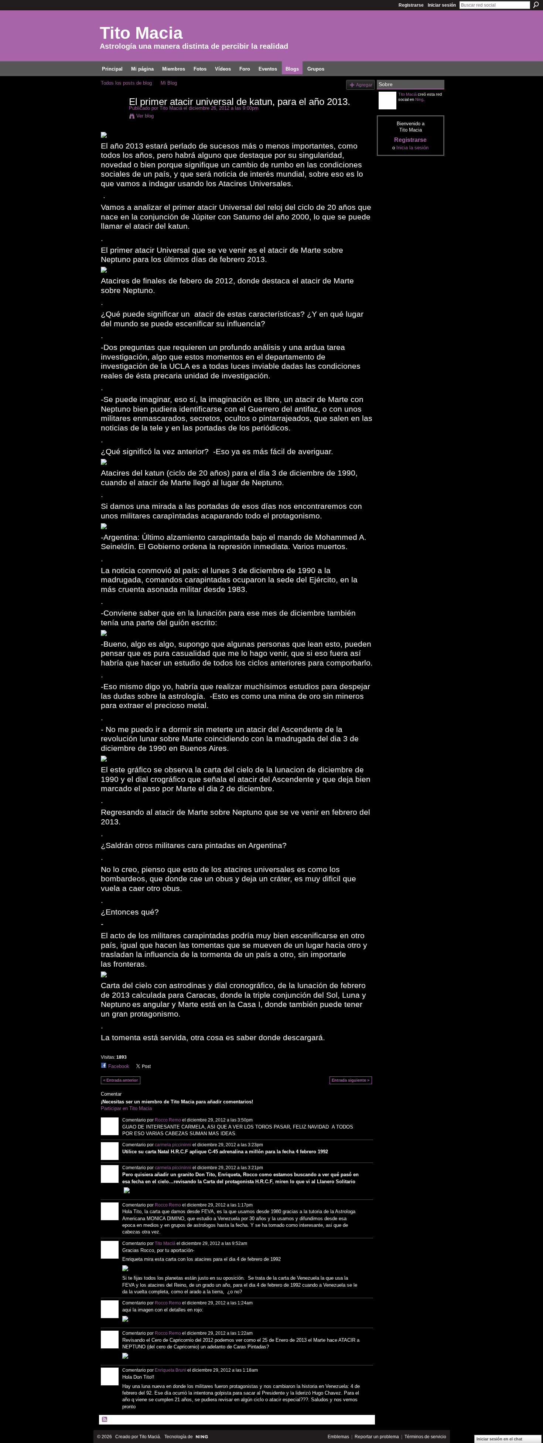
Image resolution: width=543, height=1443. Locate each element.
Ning (419, 99)
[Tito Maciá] (112, 117)
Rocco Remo (168, 1120)
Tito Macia (141, 32)
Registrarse (411, 5)
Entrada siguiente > (350, 1080)
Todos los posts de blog (126, 83)
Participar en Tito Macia (126, 1108)
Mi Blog (169, 83)
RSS (105, 1419)
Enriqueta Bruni (170, 1370)
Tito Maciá (171, 108)
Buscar (536, 4)
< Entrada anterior (120, 1080)
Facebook (118, 1066)
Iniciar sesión (442, 5)
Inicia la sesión (412, 147)
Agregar (364, 84)
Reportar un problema (377, 1436)
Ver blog (145, 116)
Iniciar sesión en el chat (499, 1439)
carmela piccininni (173, 1144)
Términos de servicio (425, 1436)
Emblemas (338, 1436)
